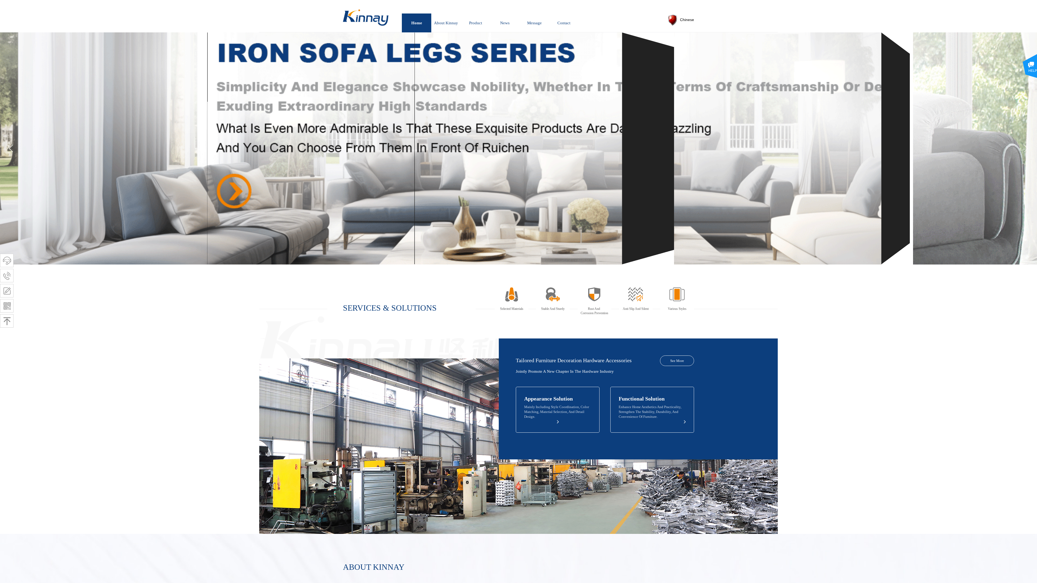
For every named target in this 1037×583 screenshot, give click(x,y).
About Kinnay (446, 23)
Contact (563, 23)
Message (534, 23)
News (505, 23)
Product (475, 23)
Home (416, 23)
